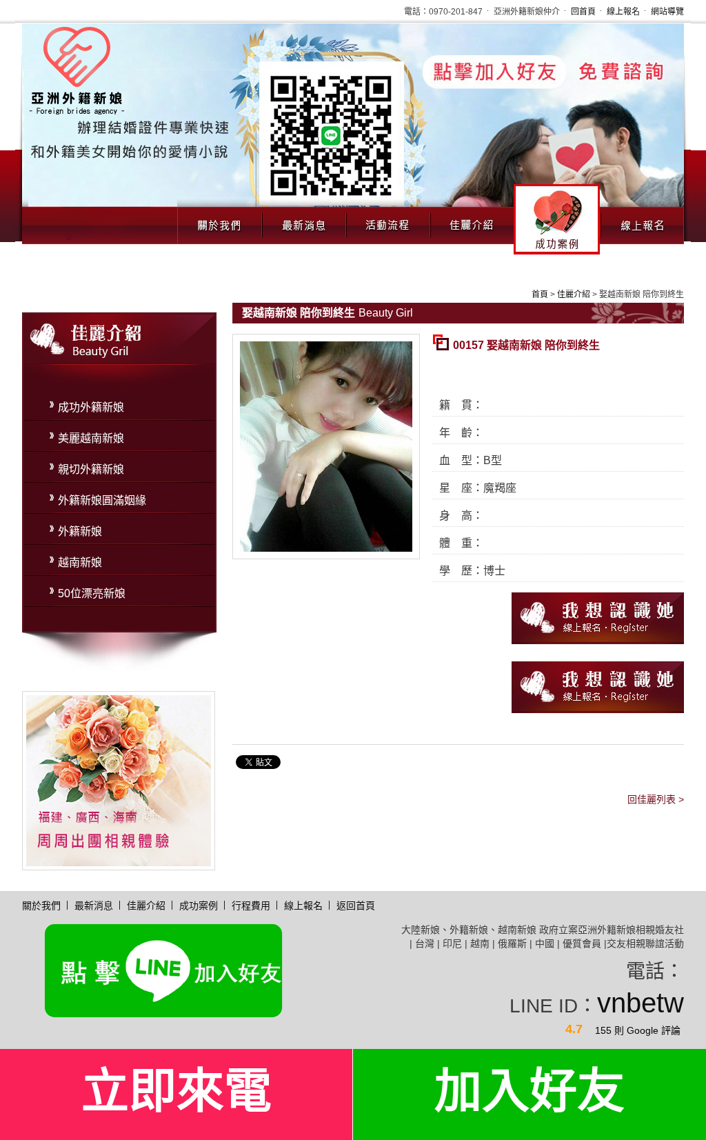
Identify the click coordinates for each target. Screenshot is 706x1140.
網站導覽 (667, 12)
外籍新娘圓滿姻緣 (102, 500)
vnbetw (640, 1003)
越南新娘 (80, 562)
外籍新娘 (80, 531)
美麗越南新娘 (91, 438)
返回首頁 (355, 905)
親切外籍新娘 (91, 469)
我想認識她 (598, 618)
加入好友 (529, 1091)
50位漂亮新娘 (91, 593)
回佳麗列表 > (655, 799)
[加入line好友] (163, 968)
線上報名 (623, 12)
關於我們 (219, 221)
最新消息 (303, 221)
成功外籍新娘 (91, 407)
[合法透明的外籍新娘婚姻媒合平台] (77, 69)
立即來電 (176, 1091)
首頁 (540, 294)
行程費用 (251, 905)
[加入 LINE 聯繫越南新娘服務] (353, 131)
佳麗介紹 (472, 221)
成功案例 (557, 219)
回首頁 (583, 12)
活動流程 (387, 221)
